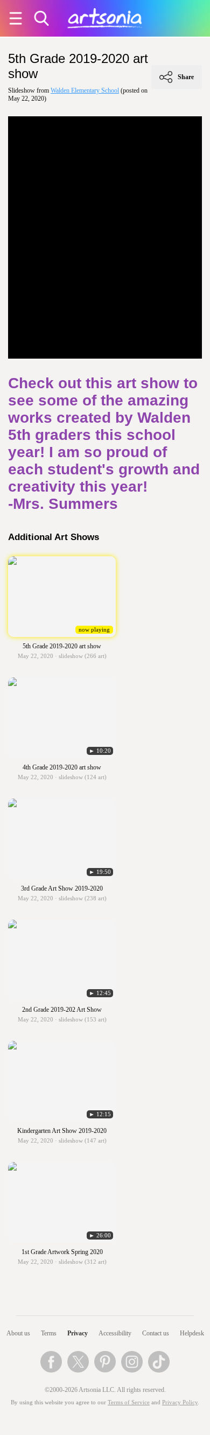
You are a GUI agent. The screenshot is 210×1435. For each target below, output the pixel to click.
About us (18, 1333)
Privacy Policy (180, 1402)
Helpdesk (192, 1333)
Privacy (77, 1333)
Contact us (155, 1333)
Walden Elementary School (85, 90)
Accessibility (115, 1333)
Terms (49, 1333)
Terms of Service (129, 1402)
